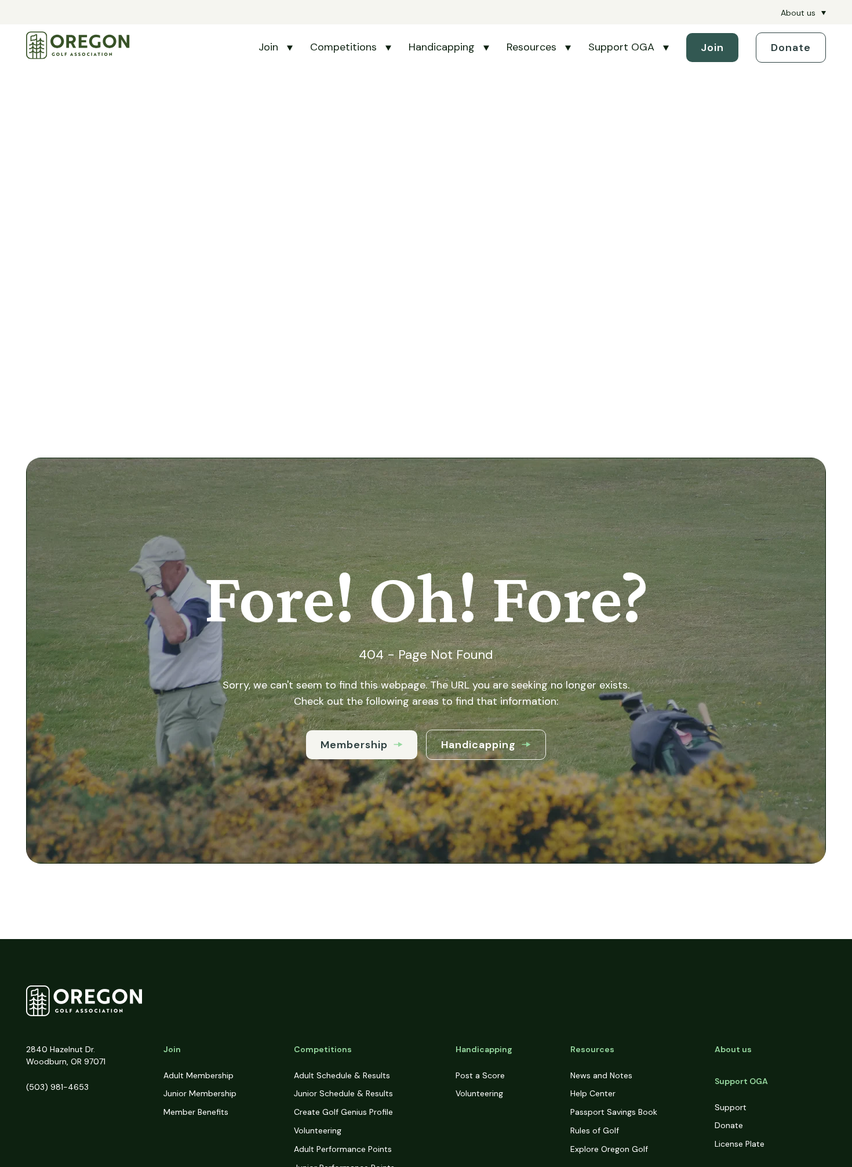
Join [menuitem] (172, 1049)
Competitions (343, 47)
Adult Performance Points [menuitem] (343, 1149)
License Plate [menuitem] (739, 1144)
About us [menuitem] (798, 13)
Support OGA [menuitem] (741, 1081)
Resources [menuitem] (592, 1049)
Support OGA (621, 47)
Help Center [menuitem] (593, 1093)
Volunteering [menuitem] (317, 1130)
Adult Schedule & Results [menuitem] (342, 1075)
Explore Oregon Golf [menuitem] (609, 1149)
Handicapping (442, 47)
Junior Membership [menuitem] (199, 1093)
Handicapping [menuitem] (484, 1049)
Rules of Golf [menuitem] (594, 1130)
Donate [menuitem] (729, 1125)
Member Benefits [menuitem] (195, 1112)
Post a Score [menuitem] (480, 1075)
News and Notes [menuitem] (601, 1075)
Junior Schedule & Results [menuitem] (343, 1093)
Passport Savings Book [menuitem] (613, 1112)
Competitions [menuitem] (323, 1049)
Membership (354, 745)
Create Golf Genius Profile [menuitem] (343, 1112)
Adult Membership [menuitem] (198, 1075)
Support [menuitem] (731, 1107)
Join (268, 47)
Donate (791, 48)
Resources (531, 47)
